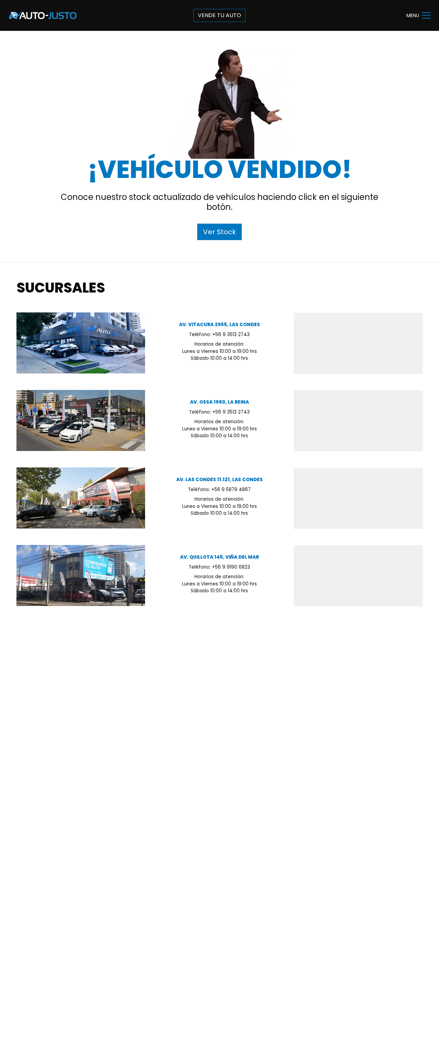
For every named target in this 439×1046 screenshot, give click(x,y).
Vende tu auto (219, 15)
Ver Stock (219, 232)
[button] (426, 15)
